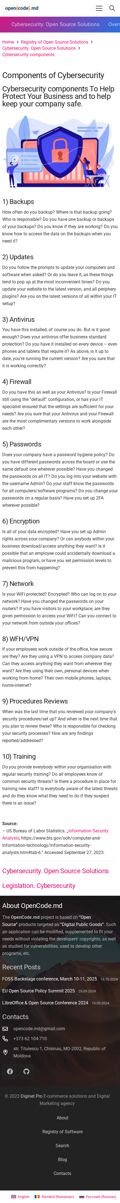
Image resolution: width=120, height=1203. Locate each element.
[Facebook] (10, 1071)
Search (62, 1145)
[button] (99, 8)
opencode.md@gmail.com (39, 1028)
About (62, 1117)
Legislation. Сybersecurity (38, 886)
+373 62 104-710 (30, 1038)
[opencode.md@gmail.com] (7, 1028)
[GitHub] (26, 1071)
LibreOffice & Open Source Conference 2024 (45, 1002)
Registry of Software (62, 1131)
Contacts (62, 1173)
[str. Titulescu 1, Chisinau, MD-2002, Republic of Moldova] (7, 1052)
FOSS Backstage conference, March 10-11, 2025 (49, 979)
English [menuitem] (23, 1197)
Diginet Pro (31, 1096)
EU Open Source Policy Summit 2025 (38, 991)
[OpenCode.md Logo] (21, 8)
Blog (62, 1159)
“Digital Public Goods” (82, 924)
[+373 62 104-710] (7, 1038)
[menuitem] (20, 1197)
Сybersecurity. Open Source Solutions (55, 24)
